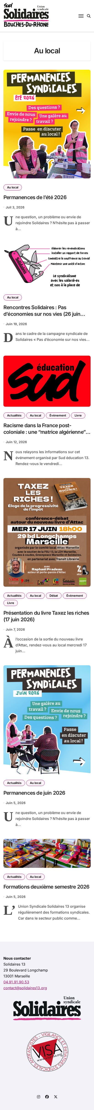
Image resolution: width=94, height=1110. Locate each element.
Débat (54, 595)
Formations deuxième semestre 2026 (46, 887)
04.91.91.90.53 (16, 982)
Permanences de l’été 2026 (34, 197)
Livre (78, 415)
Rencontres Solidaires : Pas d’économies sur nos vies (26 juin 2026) (41, 314)
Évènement (58, 415)
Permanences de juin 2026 (34, 793)
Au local (12, 187)
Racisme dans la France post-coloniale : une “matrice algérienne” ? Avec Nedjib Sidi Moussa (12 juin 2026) (46, 435)
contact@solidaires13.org (25, 988)
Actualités (14, 415)
